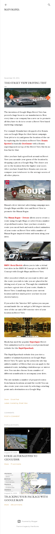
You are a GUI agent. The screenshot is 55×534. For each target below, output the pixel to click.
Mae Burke (34, 526)
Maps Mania (11, 9)
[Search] (49, 4)
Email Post (15, 399)
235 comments (16, 505)
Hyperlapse (35, 342)
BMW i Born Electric (13, 265)
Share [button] (6, 399)
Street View (23, 403)
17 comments (16, 464)
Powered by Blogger (30, 521)
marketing (14, 403)
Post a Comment (12, 416)
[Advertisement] (27, 43)
